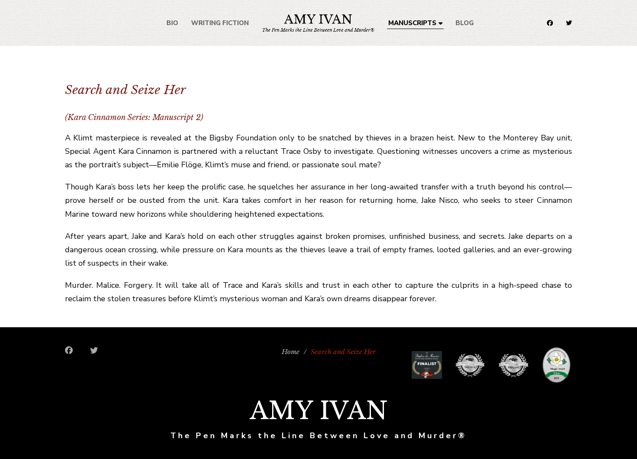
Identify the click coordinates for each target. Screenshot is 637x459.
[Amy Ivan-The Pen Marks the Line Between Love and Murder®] (318, 23)
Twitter (569, 23)
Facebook (550, 23)
